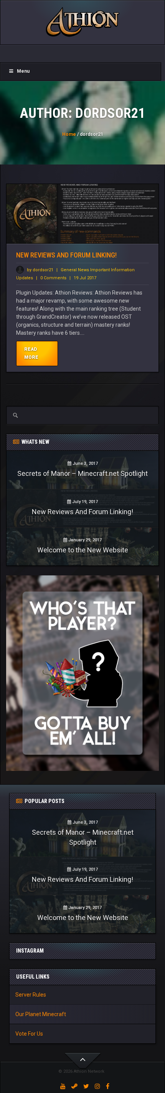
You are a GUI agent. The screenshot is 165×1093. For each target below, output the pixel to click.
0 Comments (53, 277)
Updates (25, 277)
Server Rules (30, 995)
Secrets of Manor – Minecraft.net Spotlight (82, 473)
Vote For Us (29, 1034)
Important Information (112, 269)
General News (75, 269)
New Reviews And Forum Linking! (66, 255)
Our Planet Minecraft (40, 1014)
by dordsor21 (39, 269)
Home (69, 134)
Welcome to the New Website (82, 550)
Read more (31, 353)
